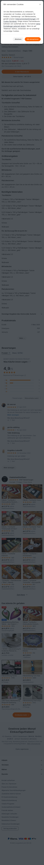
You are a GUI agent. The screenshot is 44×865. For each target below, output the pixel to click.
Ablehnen (18, 39)
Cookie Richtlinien (10, 21)
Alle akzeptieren (32, 39)
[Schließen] (40, 4)
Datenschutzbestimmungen (25, 19)
